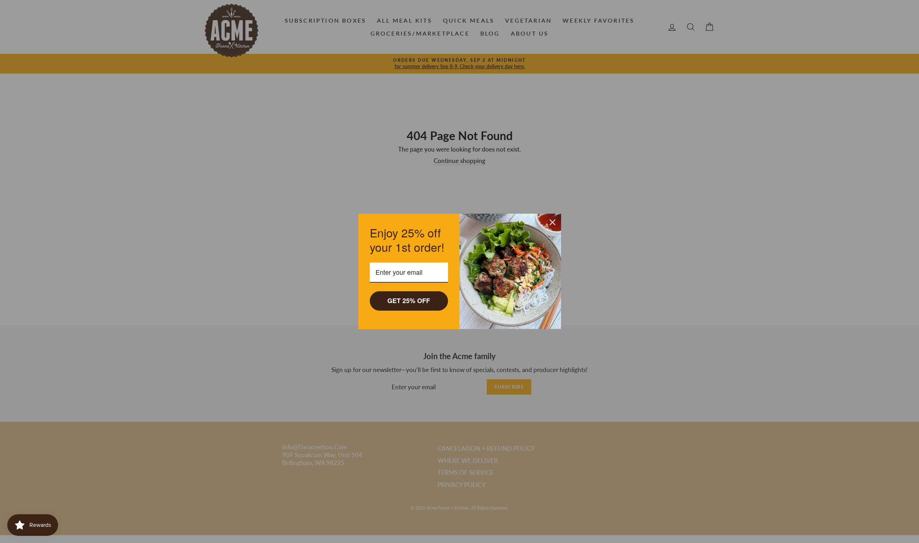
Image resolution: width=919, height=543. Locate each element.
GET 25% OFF (408, 300)
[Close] (552, 222)
